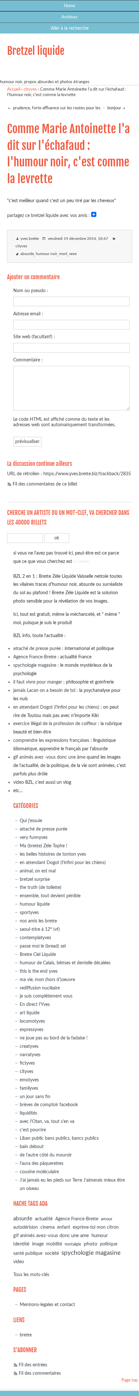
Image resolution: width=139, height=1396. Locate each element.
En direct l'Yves (35, 1004)
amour (106, 1219)
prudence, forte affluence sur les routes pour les (56, 108)
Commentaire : (28, 360)
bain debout (32, 1146)
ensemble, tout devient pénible (50, 895)
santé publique (27, 1253)
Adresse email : (28, 313)
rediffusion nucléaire (40, 988)
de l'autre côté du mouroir (46, 1155)
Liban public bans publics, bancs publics (59, 1138)
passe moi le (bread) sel (43, 946)
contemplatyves (35, 937)
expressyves (31, 1029)
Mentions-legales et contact (47, 1304)
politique (108, 1244)
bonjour (114, 108)
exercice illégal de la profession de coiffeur (55, 723)
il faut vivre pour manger (37, 682)
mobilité (54, 1244)
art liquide (29, 1012)
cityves (30, 89)
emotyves (29, 1079)
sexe (73, 254)
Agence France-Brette (34, 656)
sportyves (29, 912)
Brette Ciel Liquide (38, 954)
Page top (130, 1380)
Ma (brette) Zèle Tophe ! (43, 845)
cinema (47, 1227)
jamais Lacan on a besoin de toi (44, 690)
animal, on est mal (38, 871)
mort (63, 254)
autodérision (25, 1227)
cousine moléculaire (39, 1171)
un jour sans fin (35, 1096)
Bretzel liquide (35, 50)
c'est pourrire (33, 1129)
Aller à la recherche (70, 28)
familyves (29, 1088)
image (38, 1244)
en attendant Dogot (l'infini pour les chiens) (56, 707)
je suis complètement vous (46, 996)
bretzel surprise (35, 879)
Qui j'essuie (31, 820)
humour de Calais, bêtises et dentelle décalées (65, 962)
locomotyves (32, 1021)
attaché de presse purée (37, 648)
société (52, 1253)
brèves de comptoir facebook (49, 1104)
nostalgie (73, 1244)
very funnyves (34, 837)
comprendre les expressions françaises (51, 740)
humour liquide (35, 904)
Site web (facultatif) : (34, 336)
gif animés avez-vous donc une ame (51, 1235)
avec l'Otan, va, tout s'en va (47, 1121)
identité (21, 1244)
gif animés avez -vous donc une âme (49, 757)
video (18, 782)
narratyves (30, 1054)
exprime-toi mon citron (96, 1227)
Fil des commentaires (40, 1373)
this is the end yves (39, 971)
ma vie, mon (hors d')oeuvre (47, 979)
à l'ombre (81, 561)
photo (90, 1243)
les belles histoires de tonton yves (53, 854)
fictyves (27, 1063)
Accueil (13, 89)
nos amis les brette (38, 921)
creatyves (29, 1046)
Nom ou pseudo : (30, 290)
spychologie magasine (34, 665)
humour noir (46, 254)
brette (26, 1334)
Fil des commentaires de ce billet (45, 484)
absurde (27, 254)
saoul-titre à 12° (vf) (40, 929)
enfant (63, 1227)
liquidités (28, 1113)
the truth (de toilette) (40, 887)
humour (99, 1235)
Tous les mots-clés (31, 1274)
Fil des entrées (33, 1364)
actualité (44, 1218)
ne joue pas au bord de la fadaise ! (54, 1038)
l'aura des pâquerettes (41, 1163)
